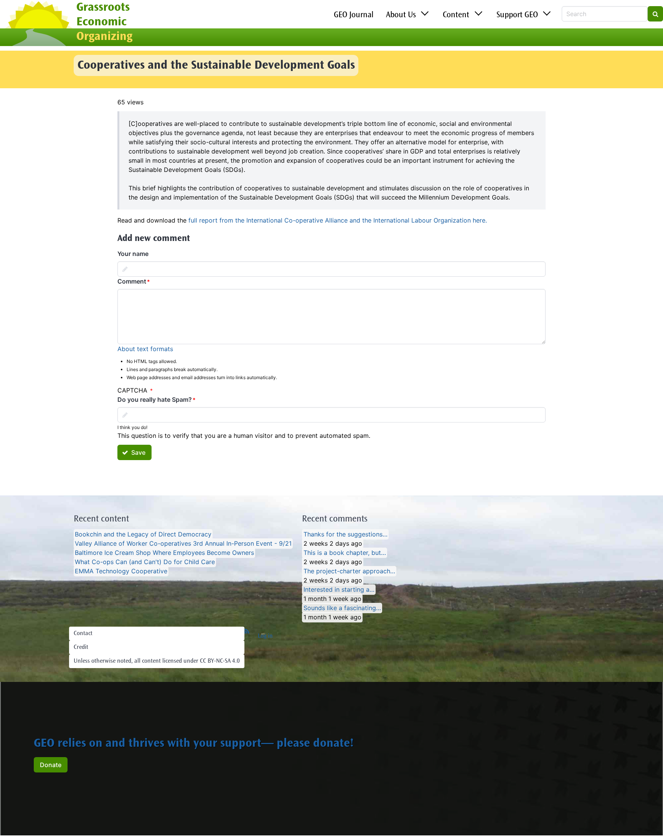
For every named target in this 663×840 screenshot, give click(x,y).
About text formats (145, 349)
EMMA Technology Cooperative (121, 571)
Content (456, 15)
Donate (50, 765)
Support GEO (517, 15)
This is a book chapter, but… (344, 553)
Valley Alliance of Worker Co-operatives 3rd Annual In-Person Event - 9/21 (183, 544)
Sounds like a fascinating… (342, 608)
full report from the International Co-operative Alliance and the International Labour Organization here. (337, 220)
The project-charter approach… (349, 571)
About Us (401, 15)
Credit (81, 647)
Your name (132, 253)
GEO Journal (354, 15)
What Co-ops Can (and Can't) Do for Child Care (145, 562)
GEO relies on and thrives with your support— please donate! (194, 744)
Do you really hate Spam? (154, 399)
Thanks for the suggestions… (345, 534)
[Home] (38, 24)
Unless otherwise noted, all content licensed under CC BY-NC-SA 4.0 (157, 661)
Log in (265, 636)
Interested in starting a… (338, 590)
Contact (83, 633)
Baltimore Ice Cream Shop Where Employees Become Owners (164, 553)
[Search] (655, 13)
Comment (131, 281)
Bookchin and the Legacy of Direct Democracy (143, 534)
